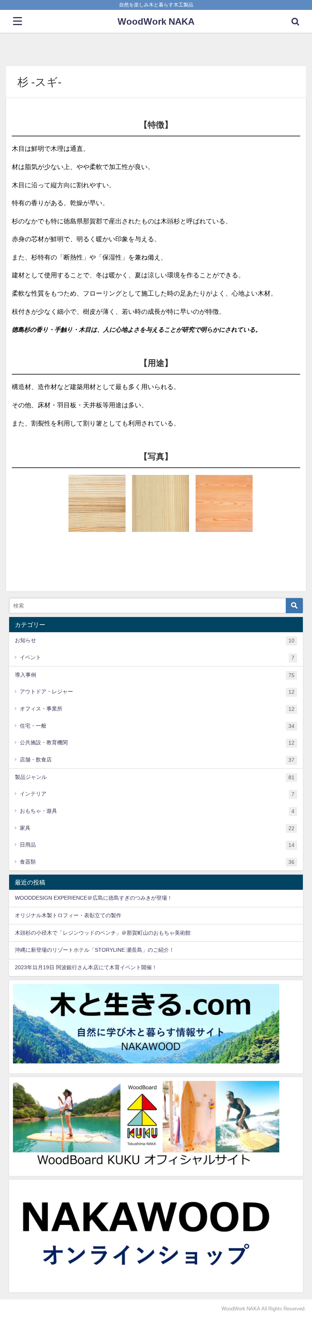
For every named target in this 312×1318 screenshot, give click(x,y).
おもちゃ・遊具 (157, 811)
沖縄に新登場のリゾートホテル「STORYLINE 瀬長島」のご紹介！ (94, 950)
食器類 (157, 862)
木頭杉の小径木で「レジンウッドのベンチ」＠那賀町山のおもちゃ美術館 (103, 932)
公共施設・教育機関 (157, 742)
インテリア (157, 794)
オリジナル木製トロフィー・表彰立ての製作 (68, 915)
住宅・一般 (157, 726)
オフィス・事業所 (157, 709)
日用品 (157, 845)
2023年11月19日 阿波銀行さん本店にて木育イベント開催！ (86, 967)
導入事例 (154, 675)
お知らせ (154, 640)
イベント (157, 657)
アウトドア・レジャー (157, 692)
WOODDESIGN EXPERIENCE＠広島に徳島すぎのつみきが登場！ (93, 897)
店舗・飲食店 (157, 760)
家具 (157, 828)
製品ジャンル (154, 777)
